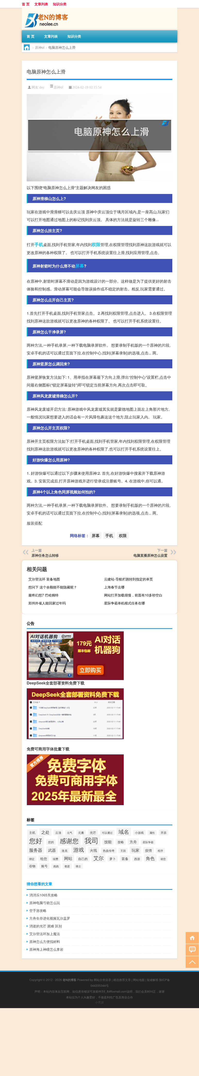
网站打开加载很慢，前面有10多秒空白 (133, 595)
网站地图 (139, 980)
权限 (96, 244)
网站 (68, 858)
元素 (81, 833)
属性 (152, 833)
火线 (93, 850)
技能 (108, 841)
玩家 (135, 850)
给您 (43, 858)
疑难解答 (152, 980)
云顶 (58, 832)
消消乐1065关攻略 (43, 894)
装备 (125, 858)
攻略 (120, 842)
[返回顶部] (191, 961)
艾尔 (98, 857)
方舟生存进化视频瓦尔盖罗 (49, 918)
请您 (163, 859)
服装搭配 (34, 523)
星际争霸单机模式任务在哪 (124, 603)
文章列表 (41, 3)
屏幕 (79, 266)
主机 (32, 832)
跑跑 (56, 866)
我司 (91, 840)
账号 (44, 866)
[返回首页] (191, 937)
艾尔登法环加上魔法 (44, 933)
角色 (150, 858)
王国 (123, 850)
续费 (55, 859)
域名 (123, 831)
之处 (45, 832)
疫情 (148, 850)
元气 (69, 833)
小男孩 (99, 1002)
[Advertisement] (99, 1042)
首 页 (26, 3)
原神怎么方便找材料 (44, 941)
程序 (160, 850)
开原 (163, 832)
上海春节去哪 (114, 587)
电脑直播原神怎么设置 (150, 555)
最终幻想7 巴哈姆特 (43, 595)
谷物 (32, 866)
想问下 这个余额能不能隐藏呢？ (52, 587)
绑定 (31, 859)
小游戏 (139, 833)
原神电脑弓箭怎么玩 (44, 902)
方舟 (133, 841)
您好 (35, 840)
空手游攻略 (37, 910)
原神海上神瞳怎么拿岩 (46, 949)
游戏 (78, 849)
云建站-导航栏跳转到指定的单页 (128, 579)
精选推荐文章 (122, 980)
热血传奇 (109, 850)
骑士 (78, 866)
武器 (52, 850)
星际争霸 (148, 842)
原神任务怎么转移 (45, 555)
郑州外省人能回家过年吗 (47, 603)
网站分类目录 (102, 980)
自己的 (83, 859)
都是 (67, 866)
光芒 (93, 832)
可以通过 (107, 833)
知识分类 (59, 3)
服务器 (35, 850)
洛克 (64, 850)
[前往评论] (191, 949)
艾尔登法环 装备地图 (44, 579)
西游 (137, 859)
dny (41, 87)
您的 (51, 842)
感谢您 (69, 840)
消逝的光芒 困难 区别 (45, 925)
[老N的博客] (47, 9)
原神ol (39, 47)
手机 (38, 244)
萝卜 (112, 858)
